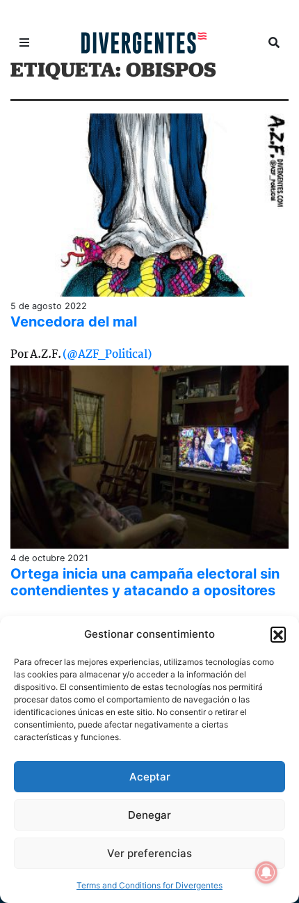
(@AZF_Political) (107, 354)
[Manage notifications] (266, 872)
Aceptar (149, 776)
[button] (278, 634)
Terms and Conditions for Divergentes (149, 885)
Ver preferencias (149, 853)
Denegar (149, 815)
